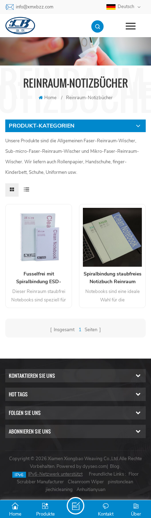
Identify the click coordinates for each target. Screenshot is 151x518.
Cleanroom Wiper (86, 482)
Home (50, 98)
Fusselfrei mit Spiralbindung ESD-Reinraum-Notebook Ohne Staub (38, 278)
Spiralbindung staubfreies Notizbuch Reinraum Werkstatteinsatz (113, 278)
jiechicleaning (59, 489)
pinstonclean (120, 482)
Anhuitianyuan (91, 489)
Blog (114, 466)
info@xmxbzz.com (34, 7)
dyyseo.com (95, 466)
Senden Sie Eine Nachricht (75, 505)
